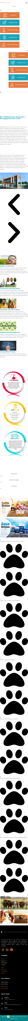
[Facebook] (3, 949)
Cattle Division (4, 982)
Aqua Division (4, 984)
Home (2, 959)
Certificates (4, 962)
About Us (3, 961)
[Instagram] (11, 949)
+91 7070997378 (8, 1009)
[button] (14, 204)
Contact (3, 964)
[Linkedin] (7, 949)
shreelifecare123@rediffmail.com (12, 1004)
